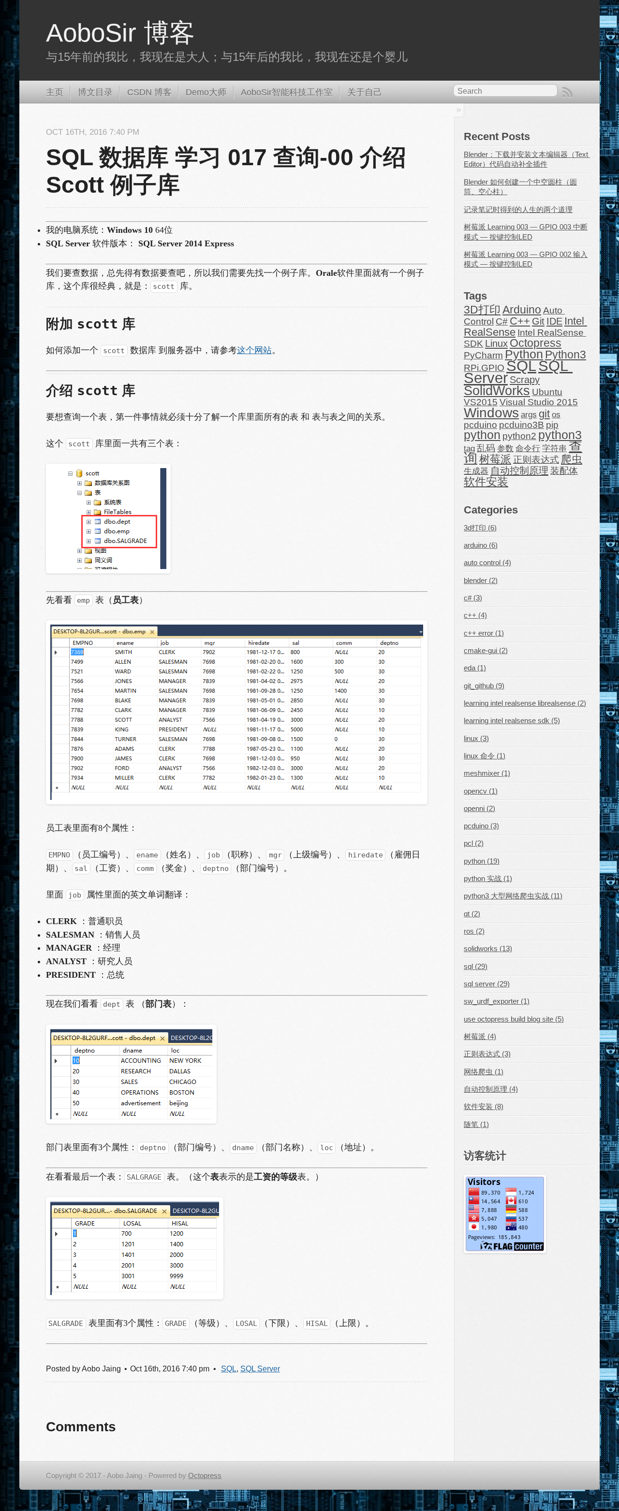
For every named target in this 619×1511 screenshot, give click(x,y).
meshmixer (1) (487, 773)
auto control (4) (487, 563)
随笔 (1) (476, 1124)
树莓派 (495, 459)
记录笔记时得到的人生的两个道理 (518, 210)
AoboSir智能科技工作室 (287, 92)
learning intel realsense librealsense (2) (525, 703)
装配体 (564, 471)
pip (552, 425)
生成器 (476, 471)
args (529, 414)
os (556, 414)
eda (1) (475, 668)
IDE (554, 321)
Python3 (565, 354)
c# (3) (473, 598)
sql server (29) (487, 984)
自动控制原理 (519, 470)
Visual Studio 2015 (539, 402)
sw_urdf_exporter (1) (497, 1001)
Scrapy (525, 379)
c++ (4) (475, 615)
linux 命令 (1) (484, 756)
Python (524, 354)
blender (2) (481, 580)
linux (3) (476, 738)
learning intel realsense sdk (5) (512, 721)
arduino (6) (481, 545)
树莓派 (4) (480, 1037)
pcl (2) (474, 843)
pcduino (480, 425)
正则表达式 (536, 460)
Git (538, 321)
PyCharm (483, 355)
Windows (491, 412)
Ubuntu (547, 392)
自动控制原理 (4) (491, 1089)
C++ (520, 321)
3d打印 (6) (480, 528)
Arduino (521, 309)
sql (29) (475, 966)
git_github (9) (484, 686)
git (544, 414)
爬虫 (571, 459)
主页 (54, 92)
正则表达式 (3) (487, 1054)
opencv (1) (481, 791)
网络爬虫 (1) (483, 1072)
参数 (505, 448)
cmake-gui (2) (486, 651)
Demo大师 (206, 92)
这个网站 (254, 350)
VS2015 (481, 402)
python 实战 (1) (488, 879)
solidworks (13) (488, 949)
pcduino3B (521, 425)
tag (469, 448)
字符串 (554, 448)
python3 (560, 435)
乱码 (486, 448)
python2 (519, 436)
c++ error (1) (484, 633)
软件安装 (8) (483, 1107)
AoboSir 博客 (120, 32)
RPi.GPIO (484, 368)
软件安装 (486, 481)
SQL (228, 1369)
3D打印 (482, 309)
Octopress (535, 343)
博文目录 (95, 92)
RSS (567, 92)
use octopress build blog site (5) (514, 1019)
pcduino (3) (481, 826)
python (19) (482, 861)
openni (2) (479, 809)
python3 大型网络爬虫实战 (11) (513, 896)
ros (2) (474, 931)
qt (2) (472, 914)
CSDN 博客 (149, 92)
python (482, 435)
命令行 (528, 448)
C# (502, 321)
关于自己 (364, 92)
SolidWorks (497, 391)
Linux (496, 343)
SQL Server (260, 1369)
